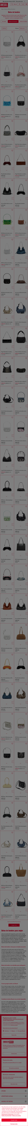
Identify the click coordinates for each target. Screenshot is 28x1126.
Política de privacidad (6, 1115)
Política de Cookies (16, 1115)
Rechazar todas (14, 1123)
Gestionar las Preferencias (7, 1114)
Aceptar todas (14, 1120)
